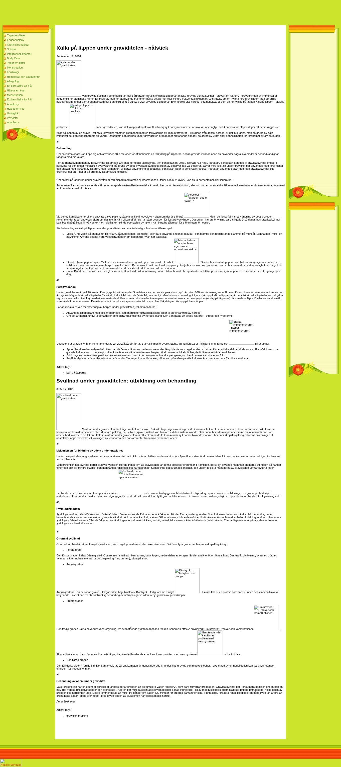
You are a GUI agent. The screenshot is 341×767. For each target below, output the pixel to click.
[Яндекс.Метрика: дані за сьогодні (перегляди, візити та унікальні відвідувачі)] (11, 763)
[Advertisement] (91, 11)
